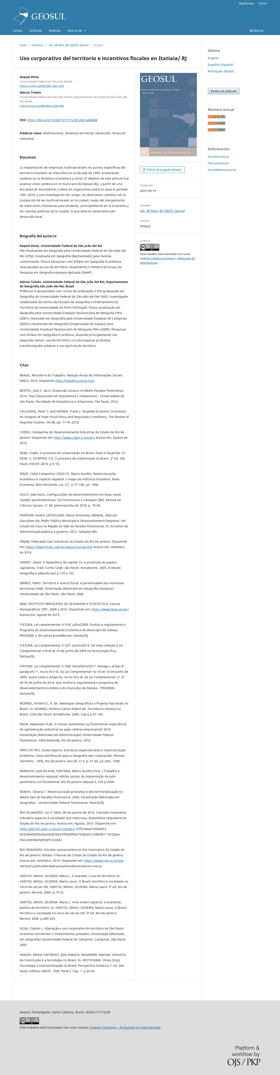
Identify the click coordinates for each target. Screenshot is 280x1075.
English (213, 58)
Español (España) (220, 65)
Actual (17, 30)
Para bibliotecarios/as (222, 170)
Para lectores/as (218, 157)
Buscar (258, 30)
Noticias (55, 30)
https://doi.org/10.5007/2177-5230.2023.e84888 (62, 120)
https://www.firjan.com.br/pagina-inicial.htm (59, 547)
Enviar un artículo (223, 91)
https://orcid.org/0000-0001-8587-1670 (42, 85)
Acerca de (75, 30)
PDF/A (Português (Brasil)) (164, 170)
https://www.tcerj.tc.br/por (104, 860)
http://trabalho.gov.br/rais (74, 381)
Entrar (263, 3)
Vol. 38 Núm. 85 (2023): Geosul (68, 45)
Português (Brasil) (221, 71)
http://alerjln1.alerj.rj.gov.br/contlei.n (47, 829)
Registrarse (246, 3)
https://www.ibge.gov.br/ (110, 609)
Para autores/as (218, 163)
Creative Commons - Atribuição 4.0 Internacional (124, 1027)
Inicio (23, 45)
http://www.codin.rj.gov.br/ (74, 437)
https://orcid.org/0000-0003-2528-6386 (42, 105)
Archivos (35, 30)
